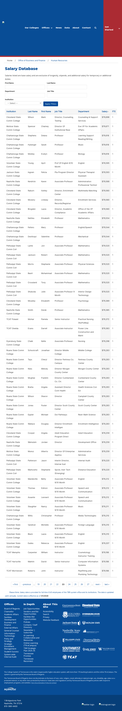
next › (97, 584)
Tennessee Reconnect (28, 659)
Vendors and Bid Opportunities (31, 612)
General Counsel (11, 630)
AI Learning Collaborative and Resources (31, 637)
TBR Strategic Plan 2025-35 (30, 649)
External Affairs (11, 627)
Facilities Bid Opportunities (30, 617)
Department (10, 91)
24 (69, 584)
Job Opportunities (32, 608)
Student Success (11, 651)
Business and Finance (10, 623)
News (59, 28)
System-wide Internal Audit (10, 655)
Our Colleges (32, 28)
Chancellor (9, 611)
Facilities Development (10, 618)
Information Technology (9, 634)
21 (51, 584)
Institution (9, 99)
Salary (104, 111)
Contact (86, 28)
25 (75, 584)
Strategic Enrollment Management (10, 646)
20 (45, 584)
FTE (114, 111)
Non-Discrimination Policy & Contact (43, 683)
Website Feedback (51, 620)
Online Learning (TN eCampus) (31, 644)
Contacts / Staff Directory (30, 626)
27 (88, 584)
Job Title (50, 91)
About (76, 28)
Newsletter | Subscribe (29, 631)
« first (15, 584)
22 (57, 584)
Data (67, 28)
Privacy (46, 617)
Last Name (51, 83)
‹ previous (26, 584)
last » (107, 584)
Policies (27, 622)
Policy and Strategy (8, 639)
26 (82, 584)
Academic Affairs (11, 614)
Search (46, 614)
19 (38, 584)
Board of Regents (12, 608)
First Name (9, 83)
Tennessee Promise (28, 654)
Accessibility (48, 611)
